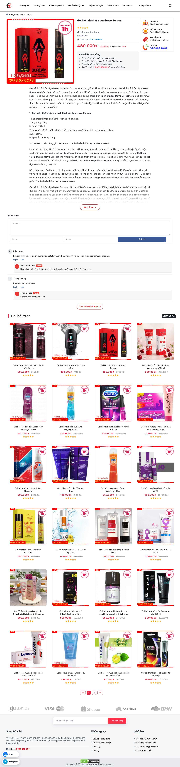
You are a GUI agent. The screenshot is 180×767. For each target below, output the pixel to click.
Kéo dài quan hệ (56, 5)
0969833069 (158, 48)
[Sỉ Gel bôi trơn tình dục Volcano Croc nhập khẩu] (70, 464)
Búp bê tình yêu (96, 5)
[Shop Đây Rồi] (9, 5)
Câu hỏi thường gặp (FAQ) (147, 746)
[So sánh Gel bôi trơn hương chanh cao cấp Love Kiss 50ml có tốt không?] (113, 649)
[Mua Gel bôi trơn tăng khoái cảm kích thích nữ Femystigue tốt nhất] (155, 403)
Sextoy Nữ (24, 5)
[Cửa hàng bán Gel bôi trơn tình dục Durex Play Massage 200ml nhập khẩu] (28, 403)
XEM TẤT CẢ (168, 316)
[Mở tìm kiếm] (170, 5)
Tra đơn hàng (116, 721)
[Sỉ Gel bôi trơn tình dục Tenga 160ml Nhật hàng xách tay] (113, 526)
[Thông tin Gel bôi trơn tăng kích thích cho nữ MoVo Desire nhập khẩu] (28, 341)
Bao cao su (128, 5)
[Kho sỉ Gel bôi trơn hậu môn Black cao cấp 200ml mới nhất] (155, 587)
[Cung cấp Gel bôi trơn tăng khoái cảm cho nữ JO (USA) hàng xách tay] (155, 464)
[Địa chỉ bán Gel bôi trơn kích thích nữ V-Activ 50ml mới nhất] (155, 526)
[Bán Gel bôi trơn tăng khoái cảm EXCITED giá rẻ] (28, 526)
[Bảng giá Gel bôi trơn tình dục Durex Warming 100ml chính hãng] (113, 464)
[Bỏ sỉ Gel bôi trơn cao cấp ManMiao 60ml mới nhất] (70, 341)
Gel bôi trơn (96, 39)
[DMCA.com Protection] (90, 761)
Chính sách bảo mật (102, 742)
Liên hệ (96, 750)
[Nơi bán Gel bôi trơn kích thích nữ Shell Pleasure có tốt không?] (28, 464)
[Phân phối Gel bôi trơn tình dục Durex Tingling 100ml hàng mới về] (70, 403)
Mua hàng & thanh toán (145, 742)
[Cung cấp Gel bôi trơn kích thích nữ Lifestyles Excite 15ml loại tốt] (70, 587)
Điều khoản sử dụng (101, 739)
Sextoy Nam (39, 5)
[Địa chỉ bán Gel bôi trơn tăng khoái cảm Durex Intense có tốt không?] (113, 403)
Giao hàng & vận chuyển (146, 739)
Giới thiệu (97, 746)
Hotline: (19, 749)
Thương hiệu (143, 5)
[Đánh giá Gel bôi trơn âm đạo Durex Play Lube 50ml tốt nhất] (70, 649)
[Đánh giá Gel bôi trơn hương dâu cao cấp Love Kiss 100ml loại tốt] (28, 649)
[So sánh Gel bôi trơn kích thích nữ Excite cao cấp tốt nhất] (155, 649)
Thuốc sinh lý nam (76, 5)
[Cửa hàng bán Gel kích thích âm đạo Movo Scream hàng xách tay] (113, 341)
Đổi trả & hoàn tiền (143, 750)
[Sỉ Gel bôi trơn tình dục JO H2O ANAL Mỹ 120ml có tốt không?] (70, 526)
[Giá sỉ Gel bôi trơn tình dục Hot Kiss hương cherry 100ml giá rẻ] (155, 341)
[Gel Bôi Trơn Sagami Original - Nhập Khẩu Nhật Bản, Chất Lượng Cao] (28, 587)
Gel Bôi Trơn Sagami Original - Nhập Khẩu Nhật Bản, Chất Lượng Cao (28, 614)
